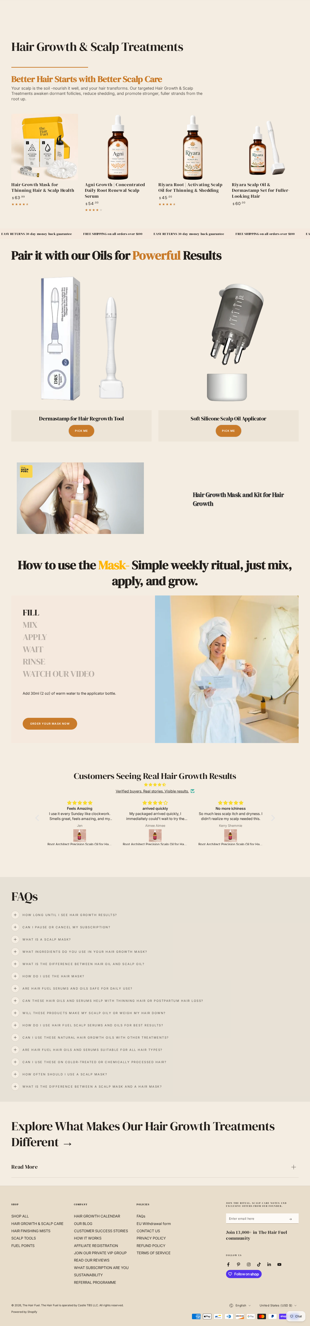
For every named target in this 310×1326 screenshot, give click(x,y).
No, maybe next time (189, 759)
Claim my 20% (189, 742)
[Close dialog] (220, 562)
